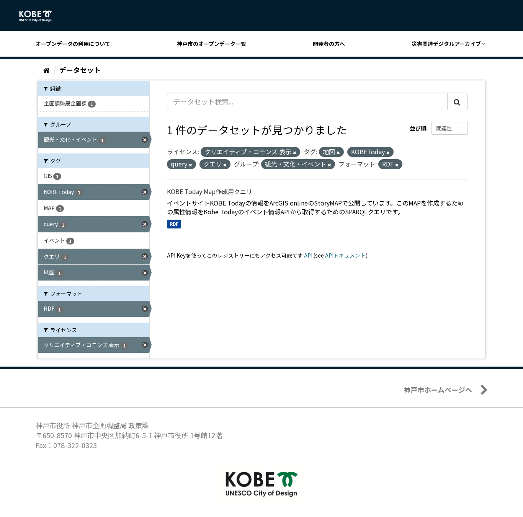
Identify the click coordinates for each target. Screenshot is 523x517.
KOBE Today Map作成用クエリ (209, 191)
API (308, 255)
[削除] (294, 152)
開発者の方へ (329, 43)
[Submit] (457, 101)
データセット (80, 70)
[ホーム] (46, 70)
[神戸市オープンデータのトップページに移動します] (39, 16)
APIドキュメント (345, 255)
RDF (174, 223)
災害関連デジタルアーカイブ (446, 43)
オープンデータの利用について (73, 43)
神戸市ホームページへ (438, 390)
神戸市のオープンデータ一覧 (211, 43)
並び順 (418, 128)
